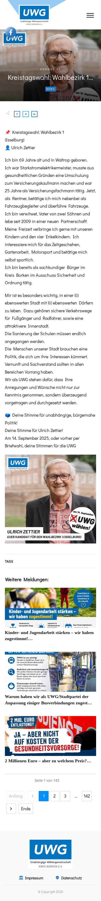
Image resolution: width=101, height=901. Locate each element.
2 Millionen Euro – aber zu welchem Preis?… (50, 742)
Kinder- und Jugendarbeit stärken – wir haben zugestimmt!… (50, 617)
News (50, 89)
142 (87, 796)
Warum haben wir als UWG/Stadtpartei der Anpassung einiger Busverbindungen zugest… (50, 681)
